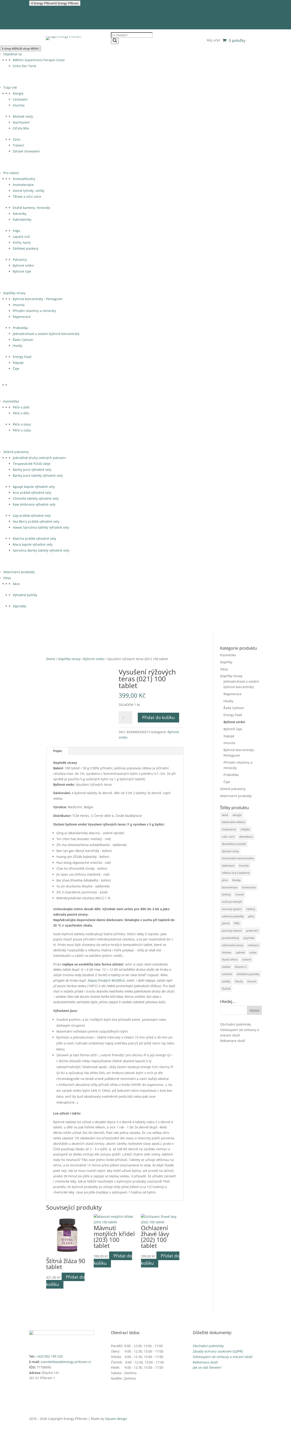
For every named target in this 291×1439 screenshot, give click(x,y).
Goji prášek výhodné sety (32, 515)
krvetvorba (249, 887)
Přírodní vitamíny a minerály (34, 311)
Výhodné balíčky (25, 595)
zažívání (227, 974)
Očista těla (21, 128)
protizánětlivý (230, 938)
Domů (50, 659)
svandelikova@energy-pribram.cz (66, 1362)
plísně (225, 923)
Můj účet (213, 40)
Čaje (16, 368)
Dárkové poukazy (25, 248)
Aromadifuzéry (24, 179)
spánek (240, 952)
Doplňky (226, 662)
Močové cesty (23, 116)
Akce (16, 584)
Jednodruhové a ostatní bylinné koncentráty (46, 334)
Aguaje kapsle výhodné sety (34, 486)
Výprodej (19, 606)
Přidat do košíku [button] (65, 1280)
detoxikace (246, 837)
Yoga (16, 230)
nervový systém (232, 909)
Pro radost (11, 173)
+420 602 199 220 (49, 1356)
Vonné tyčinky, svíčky (28, 190)
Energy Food (22, 357)
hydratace (228, 865)
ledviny (226, 894)
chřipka (245, 829)
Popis (57, 751)
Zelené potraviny (16, 452)
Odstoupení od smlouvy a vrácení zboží (223, 1357)
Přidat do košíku (158, 717)
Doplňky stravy (14, 293)
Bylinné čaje (22, 271)
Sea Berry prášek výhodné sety (36, 521)
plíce (251, 916)
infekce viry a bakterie (236, 873)
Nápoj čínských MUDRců (106, 980)
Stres (16, 139)
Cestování (20, 99)
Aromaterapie (23, 184)
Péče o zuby (22, 430)
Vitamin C (241, 967)
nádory (250, 909)
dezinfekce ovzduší (234, 844)
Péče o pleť (21, 407)
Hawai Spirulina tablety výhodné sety (41, 527)
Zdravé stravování (26, 151)
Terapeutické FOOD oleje (31, 463)
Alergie (18, 93)
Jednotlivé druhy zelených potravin (39, 458)
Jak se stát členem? (207, 1367)
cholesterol (229, 829)
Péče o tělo (21, 413)
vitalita (226, 967)
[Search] (115, 41)
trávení (246, 959)
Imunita (19, 105)
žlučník (226, 989)
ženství (251, 981)
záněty (226, 981)
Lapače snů (21, 236)
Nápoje (18, 362)
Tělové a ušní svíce (27, 196)
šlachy (239, 981)
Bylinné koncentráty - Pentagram (38, 299)
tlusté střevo (230, 959)
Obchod (38, 15)
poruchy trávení (232, 930)
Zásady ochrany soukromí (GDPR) (218, 1351)
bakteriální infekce (233, 822)
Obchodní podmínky (235, 1024)
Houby (18, 345)
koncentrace (230, 887)
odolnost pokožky (233, 916)
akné (225, 815)
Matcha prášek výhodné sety (34, 538)
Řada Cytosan (23, 339)
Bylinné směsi (23, 265)
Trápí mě (10, 87)
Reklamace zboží (232, 1041)
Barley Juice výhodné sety (32, 469)
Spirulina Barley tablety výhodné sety (41, 550)
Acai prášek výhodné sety (32, 492)
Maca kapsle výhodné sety (33, 544)
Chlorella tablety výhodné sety (36, 498)
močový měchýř (232, 902)
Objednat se (12, 54)
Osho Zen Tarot (24, 66)
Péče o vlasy (22, 424)
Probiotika (20, 328)
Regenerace (22, 316)
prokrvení (252, 930)
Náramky (19, 213)
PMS (237, 923)
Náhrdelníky (22, 219)
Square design (116, 1418)
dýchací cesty (230, 851)
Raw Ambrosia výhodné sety (34, 504)
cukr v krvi (228, 837)
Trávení (18, 145)
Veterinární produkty (19, 572)
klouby (236, 880)
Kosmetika (11, 401)
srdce (252, 952)
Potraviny (20, 259)
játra (225, 880)
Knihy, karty (22, 242)
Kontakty (38, 20)
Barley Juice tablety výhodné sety (38, 475)
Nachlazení (21, 122)
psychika (248, 938)
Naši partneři (42, 9)
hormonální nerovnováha (238, 858)
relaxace (253, 945)
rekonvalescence (232, 945)
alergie (237, 815)
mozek (239, 894)
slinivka (226, 952)
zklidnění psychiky (248, 974)
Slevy (7, 578)
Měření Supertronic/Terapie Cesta (39, 60)
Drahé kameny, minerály (31, 207)
